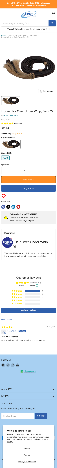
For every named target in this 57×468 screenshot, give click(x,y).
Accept (27, 448)
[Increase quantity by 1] (24, 170)
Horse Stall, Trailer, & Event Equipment (23, 35)
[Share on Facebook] (3, 207)
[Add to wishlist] (3, 196)
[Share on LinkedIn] (13, 207)
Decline (27, 455)
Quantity (5, 165)
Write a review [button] (28, 310)
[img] (7, 327)
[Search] (52, 23)
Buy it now (28, 188)
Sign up (41, 415)
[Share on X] (8, 207)
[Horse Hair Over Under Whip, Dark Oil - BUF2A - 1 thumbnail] (10, 100)
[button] (7, 123)
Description (9, 233)
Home (3, 35)
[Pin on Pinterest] (18, 207)
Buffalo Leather (11, 115)
